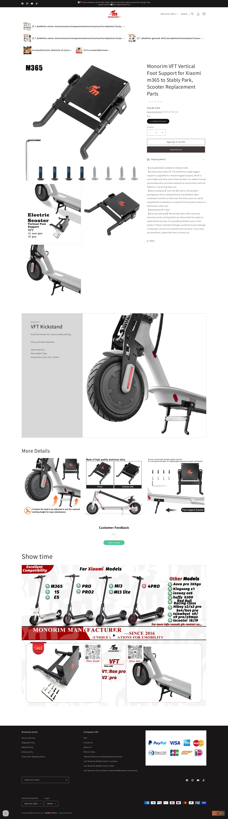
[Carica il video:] (114, 635)
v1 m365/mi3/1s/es (158, 121)
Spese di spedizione (154, 112)
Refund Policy (27, 747)
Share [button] (152, 241)
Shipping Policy (28, 742)
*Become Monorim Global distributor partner (103, 756)
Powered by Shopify (65, 813)
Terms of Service (28, 738)
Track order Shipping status (33, 756)
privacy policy (27, 752)
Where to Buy (89, 752)
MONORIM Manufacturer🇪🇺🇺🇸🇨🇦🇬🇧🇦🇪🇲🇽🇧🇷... (43, 813)
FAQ (85, 738)
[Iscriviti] (66, 780)
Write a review (114, 543)
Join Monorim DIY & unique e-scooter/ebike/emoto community (110, 770)
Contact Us (88, 742)
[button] (192, 14)
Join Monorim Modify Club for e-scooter (101, 761)
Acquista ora (176, 149)
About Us (87, 747)
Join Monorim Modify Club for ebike (99, 766)
